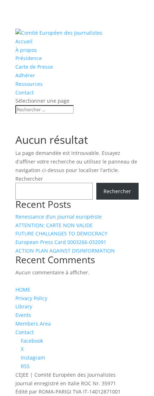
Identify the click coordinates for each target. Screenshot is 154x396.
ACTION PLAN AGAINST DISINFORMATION (65, 250)
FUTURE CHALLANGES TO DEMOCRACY (61, 233)
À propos (26, 50)
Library (23, 306)
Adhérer (25, 75)
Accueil (24, 41)
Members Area (33, 323)
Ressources (29, 83)
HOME (22, 289)
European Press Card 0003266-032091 (60, 242)
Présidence (28, 58)
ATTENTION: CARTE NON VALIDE (54, 225)
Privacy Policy (31, 298)
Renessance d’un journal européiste (58, 216)
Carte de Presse (34, 66)
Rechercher (29, 178)
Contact (24, 92)
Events (23, 315)
